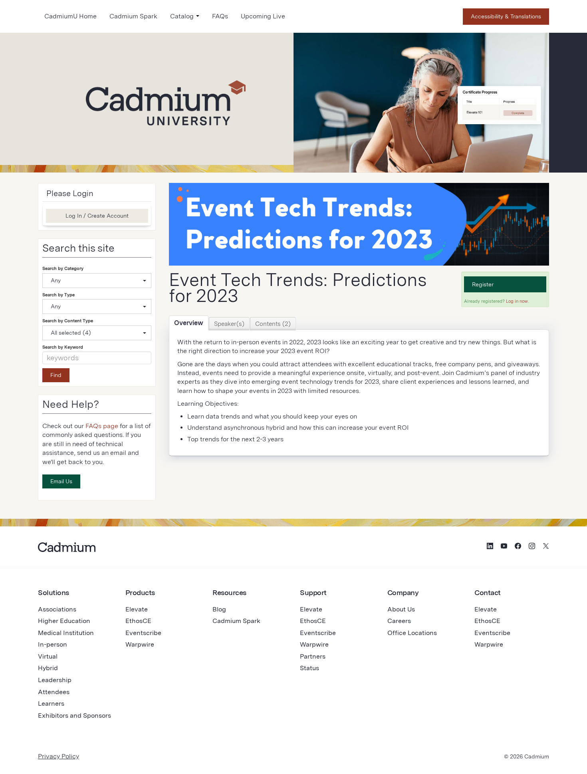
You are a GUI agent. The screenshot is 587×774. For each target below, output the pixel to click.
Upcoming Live (263, 16)
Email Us (61, 481)
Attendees (53, 692)
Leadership (54, 680)
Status (309, 668)
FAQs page (101, 426)
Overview (188, 323)
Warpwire (139, 644)
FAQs (220, 16)
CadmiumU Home (70, 16)
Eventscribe (143, 633)
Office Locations (412, 633)
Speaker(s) (229, 323)
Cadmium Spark (133, 16)
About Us (401, 609)
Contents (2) (273, 323)
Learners (51, 703)
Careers (399, 621)
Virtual (48, 656)
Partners (312, 656)
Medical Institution (66, 633)
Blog (219, 609)
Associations (57, 609)
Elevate (136, 609)
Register (483, 284)
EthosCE (138, 621)
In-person (52, 644)
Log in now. (517, 301)
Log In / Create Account (97, 215)
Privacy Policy (58, 756)
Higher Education (64, 621)
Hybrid (48, 668)
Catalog (182, 16)
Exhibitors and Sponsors (74, 715)
